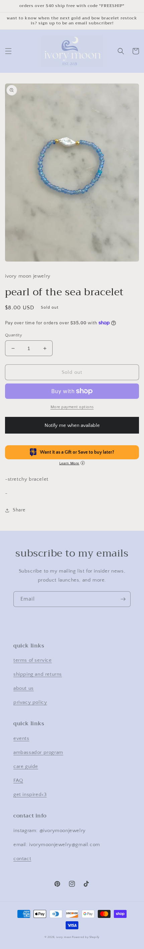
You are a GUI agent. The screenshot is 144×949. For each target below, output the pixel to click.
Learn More (69, 463)
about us (23, 688)
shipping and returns (37, 674)
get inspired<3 (30, 794)
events (21, 738)
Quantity (13, 335)
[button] (8, 51)
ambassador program (38, 752)
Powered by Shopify (85, 937)
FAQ (18, 780)
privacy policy (30, 702)
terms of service (32, 660)
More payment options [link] (72, 407)
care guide (25, 766)
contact (22, 858)
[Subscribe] (123, 599)
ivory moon (63, 937)
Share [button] (19, 510)
